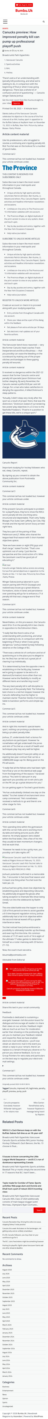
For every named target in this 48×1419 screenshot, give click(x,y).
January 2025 (7, 1332)
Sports (5, 28)
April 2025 (6, 1321)
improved (21, 1088)
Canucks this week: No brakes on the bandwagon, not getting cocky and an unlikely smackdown (21, 1229)
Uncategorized (7, 1406)
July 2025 (5, 1309)
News (4, 1394)
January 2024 (7, 1376)
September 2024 (8, 1348)
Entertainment (7, 1390)
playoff (5, 1091)
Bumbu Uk (7, 50)
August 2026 (7, 1269)
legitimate (33, 1088)
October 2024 (7, 1344)
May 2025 (6, 1317)
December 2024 (8, 1336)
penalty (42, 1088)
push (24, 1091)
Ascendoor (17, 1416)
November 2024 (8, 1340)
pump (19, 1091)
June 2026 (6, 1277)
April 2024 (6, 1368)
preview (12, 1091)
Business (5, 1386)
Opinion (5, 1398)
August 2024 (7, 1352)
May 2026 (6, 1281)
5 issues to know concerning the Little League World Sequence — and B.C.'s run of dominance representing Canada (23, 1159)
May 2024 (6, 1364)
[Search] (44, 22)
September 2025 (8, 1301)
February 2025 (7, 1328)
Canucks (12, 1088)
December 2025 (8, 1289)
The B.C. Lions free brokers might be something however (23, 1241)
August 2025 (7, 1305)
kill (27, 1088)
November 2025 (8, 1293)
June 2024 (6, 1360)
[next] (4, 998)
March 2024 (6, 1372)
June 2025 (6, 1313)
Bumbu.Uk (24, 10)
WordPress (38, 1416)
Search (39, 1210)
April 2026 (6, 1285)
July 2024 (5, 1356)
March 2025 (6, 1325)
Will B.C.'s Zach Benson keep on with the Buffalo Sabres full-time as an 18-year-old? (22, 1131)
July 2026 (5, 1273)
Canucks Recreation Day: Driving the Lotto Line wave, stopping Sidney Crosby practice (21, 1223)
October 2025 (7, 1297)
